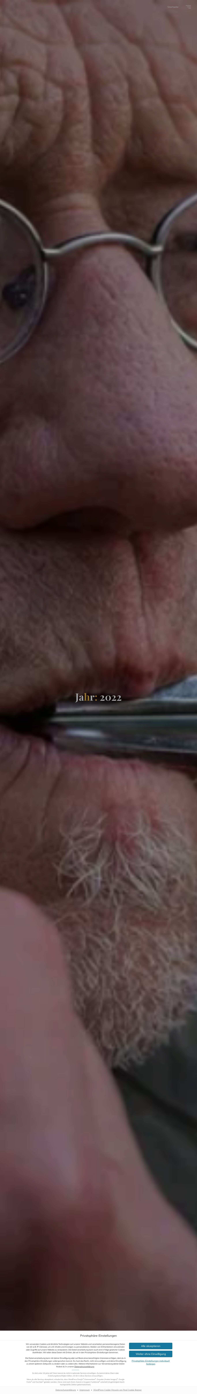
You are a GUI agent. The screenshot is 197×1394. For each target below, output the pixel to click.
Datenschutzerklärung (84, 1366)
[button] (150, 1346)
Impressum (84, 1390)
